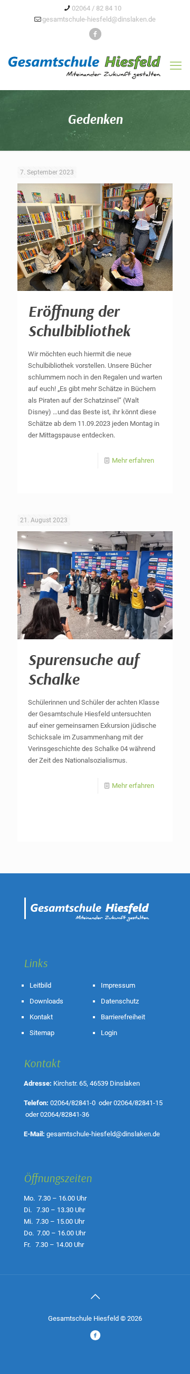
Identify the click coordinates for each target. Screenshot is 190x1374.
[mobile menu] (176, 66)
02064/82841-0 (73, 1103)
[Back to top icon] (95, 1296)
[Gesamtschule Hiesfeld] (95, 62)
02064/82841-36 (64, 1114)
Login (109, 1033)
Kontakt (41, 1017)
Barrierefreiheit (123, 1017)
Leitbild (40, 985)
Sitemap (42, 1033)
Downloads (46, 1001)
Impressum (118, 985)
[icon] (95, 34)
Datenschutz (120, 1001)
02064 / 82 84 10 (96, 8)
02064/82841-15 (138, 1103)
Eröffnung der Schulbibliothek (79, 320)
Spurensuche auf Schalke (83, 669)
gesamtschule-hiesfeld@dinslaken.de (99, 19)
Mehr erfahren (133, 460)
